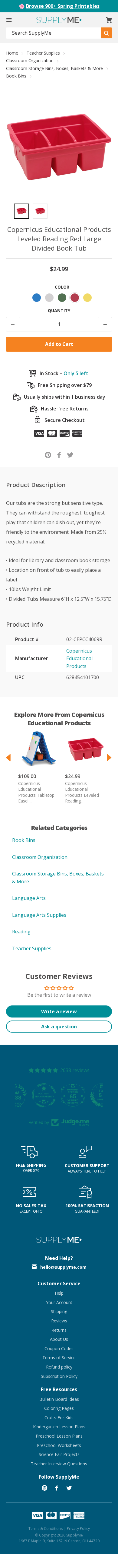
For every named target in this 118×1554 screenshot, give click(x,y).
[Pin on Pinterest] (48, 454)
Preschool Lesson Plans (59, 1436)
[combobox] (53, 33)
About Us (59, 1339)
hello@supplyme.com (63, 1267)
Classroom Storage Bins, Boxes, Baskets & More (54, 68)
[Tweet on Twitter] (70, 454)
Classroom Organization (30, 60)
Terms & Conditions (45, 1528)
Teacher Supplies (43, 53)
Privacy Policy (78, 1528)
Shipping (59, 1311)
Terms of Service (59, 1357)
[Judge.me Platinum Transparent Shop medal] (59, 1095)
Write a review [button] (59, 1011)
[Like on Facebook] (59, 454)
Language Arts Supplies (39, 915)
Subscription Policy (59, 1376)
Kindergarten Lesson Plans (59, 1426)
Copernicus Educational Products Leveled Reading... (82, 792)
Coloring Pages (59, 1408)
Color (62, 287)
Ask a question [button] (59, 1026)
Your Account (59, 1302)
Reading (21, 931)
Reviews (59, 1321)
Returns (59, 1330)
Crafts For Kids (59, 1417)
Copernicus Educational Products (79, 658)
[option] (21, 211)
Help (59, 1293)
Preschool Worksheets (59, 1445)
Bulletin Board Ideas (59, 1399)
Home (12, 53)
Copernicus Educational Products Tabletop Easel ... (36, 792)
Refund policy (59, 1367)
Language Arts (29, 898)
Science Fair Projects (59, 1454)
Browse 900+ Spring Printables (63, 6)
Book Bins (16, 76)
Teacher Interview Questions (59, 1464)
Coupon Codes (59, 1348)
